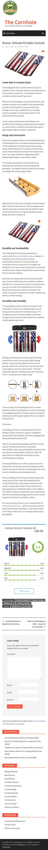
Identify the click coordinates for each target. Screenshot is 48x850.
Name (10, 685)
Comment (11, 654)
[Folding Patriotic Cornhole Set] (16, 547)
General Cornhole (23, 603)
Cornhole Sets (8, 603)
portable (27, 606)
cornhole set (17, 606)
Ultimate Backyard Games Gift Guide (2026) (22, 738)
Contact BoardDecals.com (15, 821)
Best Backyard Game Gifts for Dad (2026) (20, 757)
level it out (6, 374)
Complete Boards (22, 600)
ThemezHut (6, 847)
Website (10, 700)
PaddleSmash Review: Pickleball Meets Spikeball (24, 747)
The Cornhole (20, 22)
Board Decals (10, 775)
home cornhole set (12, 506)
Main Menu (10, 33)
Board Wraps (10, 778)
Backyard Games (11, 771)
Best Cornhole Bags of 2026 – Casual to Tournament (37, 624)
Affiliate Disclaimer (12, 828)
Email (10, 692)
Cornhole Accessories (13, 786)
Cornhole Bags (10, 789)
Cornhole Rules (11, 796)
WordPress (21, 845)
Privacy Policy (10, 824)
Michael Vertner (23, 46)
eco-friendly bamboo (25, 256)
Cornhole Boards (37, 600)
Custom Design (11, 803)
